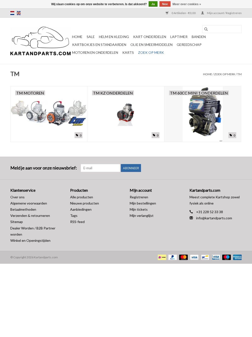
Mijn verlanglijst (142, 215)
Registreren (139, 197)
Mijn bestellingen (143, 203)
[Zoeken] (206, 29)
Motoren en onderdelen (95, 52)
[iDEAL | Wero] (161, 257)
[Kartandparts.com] (40, 41)
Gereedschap (189, 44)
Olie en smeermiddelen (151, 44)
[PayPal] (172, 257)
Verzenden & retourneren (30, 215)
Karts (128, 52)
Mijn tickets (139, 209)
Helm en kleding (114, 37)
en (19, 13)
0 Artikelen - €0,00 (183, 13)
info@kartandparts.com (214, 218)
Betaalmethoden (23, 209)
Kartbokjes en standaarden (99, 44)
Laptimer (179, 37)
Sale (91, 37)
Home (77, 37)
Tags (74, 215)
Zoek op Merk (151, 52)
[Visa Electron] (215, 257)
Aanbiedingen (81, 209)
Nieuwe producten (84, 203)
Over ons (17, 197)
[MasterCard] (182, 257)
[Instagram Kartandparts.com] (238, 168)
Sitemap (16, 222)
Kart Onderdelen (149, 37)
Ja (153, 4)
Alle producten (81, 197)
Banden (199, 37)
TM (239, 74)
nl (12, 13)
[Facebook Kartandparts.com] (229, 168)
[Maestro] (225, 257)
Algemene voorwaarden (28, 203)
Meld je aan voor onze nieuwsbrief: (43, 167)
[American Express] (236, 257)
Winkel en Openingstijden (30, 240)
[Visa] (193, 257)
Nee (165, 4)
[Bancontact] (204, 257)
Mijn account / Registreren (224, 13)
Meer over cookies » (187, 4)
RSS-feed (77, 222)
